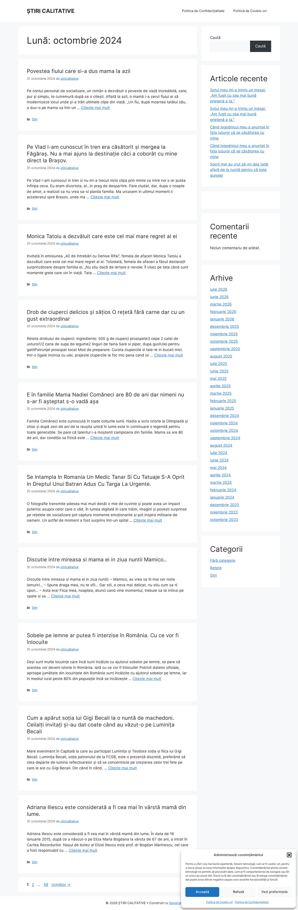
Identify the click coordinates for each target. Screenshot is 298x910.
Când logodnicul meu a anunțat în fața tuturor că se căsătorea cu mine (239, 132)
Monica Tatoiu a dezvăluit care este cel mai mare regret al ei (102, 236)
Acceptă (202, 892)
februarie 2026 (223, 312)
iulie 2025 (218, 364)
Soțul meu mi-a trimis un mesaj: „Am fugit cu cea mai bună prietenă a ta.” (238, 95)
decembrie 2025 (224, 326)
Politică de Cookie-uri (219, 902)
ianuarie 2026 (222, 319)
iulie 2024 (218, 453)
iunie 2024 (219, 460)
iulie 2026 (218, 289)
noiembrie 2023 (224, 512)
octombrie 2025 (224, 341)
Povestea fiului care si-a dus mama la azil (78, 71)
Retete (216, 568)
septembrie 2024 (225, 438)
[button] (289, 855)
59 (46, 884)
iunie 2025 (219, 371)
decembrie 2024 (224, 415)
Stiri (34, 119)
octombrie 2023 (224, 519)
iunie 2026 (219, 297)
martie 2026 (221, 304)
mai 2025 (218, 378)
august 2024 (221, 445)
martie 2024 (221, 482)
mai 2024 (218, 467)
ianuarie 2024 (222, 497)
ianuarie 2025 (222, 408)
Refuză (238, 892)
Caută (215, 37)
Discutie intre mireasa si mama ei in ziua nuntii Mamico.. (96, 559)
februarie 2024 (223, 490)
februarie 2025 (223, 401)
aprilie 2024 (220, 475)
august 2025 (221, 356)
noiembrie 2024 (224, 423)
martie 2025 (220, 393)
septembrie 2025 (225, 349)
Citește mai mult (95, 108)
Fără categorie (222, 560)
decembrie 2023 (224, 505)
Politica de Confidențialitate (252, 902)
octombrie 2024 (224, 430)
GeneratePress (180, 903)
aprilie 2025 (220, 386)
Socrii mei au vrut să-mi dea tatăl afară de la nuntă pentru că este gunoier (239, 170)
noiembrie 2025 (224, 334)
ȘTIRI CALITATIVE (50, 11)
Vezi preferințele (274, 892)
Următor (60, 884)
